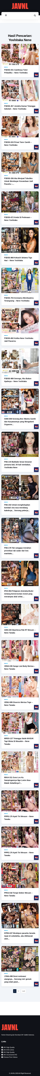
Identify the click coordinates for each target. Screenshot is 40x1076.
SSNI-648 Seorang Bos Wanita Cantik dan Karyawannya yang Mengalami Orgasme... (20, 421)
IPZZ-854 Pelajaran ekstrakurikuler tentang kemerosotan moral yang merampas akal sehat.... (18, 594)
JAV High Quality (9, 1047)
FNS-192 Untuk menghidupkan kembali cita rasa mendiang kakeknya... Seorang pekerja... (17, 508)
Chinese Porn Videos (10, 1057)
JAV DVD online (8, 1050)
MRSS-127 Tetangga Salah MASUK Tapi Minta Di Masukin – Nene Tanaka (18, 741)
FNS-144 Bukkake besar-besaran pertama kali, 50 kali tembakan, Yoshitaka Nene (18, 464)
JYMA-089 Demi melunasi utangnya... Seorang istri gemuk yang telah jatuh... (17, 979)
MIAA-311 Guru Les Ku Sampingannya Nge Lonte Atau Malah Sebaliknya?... (17, 780)
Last (23, 991)
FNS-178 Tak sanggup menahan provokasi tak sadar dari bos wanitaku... (17, 551)
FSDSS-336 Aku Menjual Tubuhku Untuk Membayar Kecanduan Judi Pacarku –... (18, 181)
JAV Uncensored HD (10, 1055)
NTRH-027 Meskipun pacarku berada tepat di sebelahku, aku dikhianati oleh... (19, 936)
